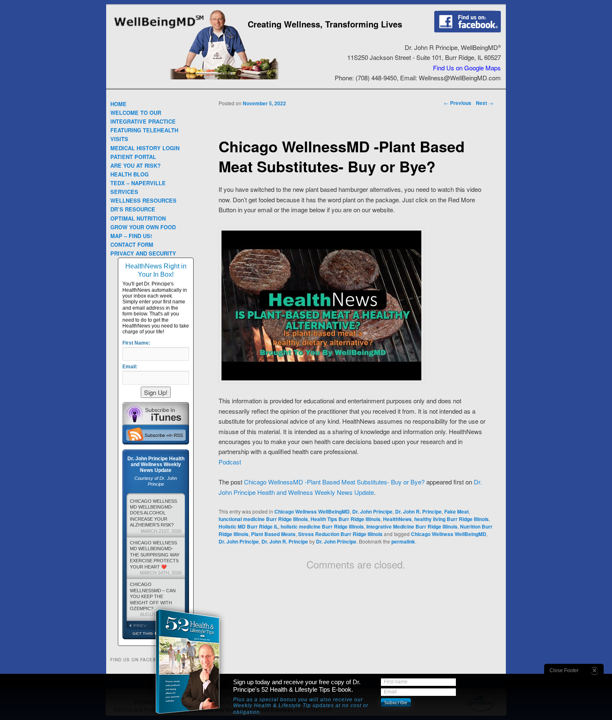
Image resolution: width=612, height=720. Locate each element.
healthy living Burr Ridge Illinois (451, 519)
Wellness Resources (143, 200)
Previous (457, 103)
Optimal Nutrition (138, 218)
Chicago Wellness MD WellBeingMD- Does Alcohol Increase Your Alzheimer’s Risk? (156, 516)
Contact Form (131, 244)
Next (484, 103)
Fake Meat (456, 511)
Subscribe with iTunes (155, 413)
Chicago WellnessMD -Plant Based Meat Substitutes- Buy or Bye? (334, 481)
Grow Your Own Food (143, 227)
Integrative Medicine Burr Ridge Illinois (412, 526)
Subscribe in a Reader (155, 434)
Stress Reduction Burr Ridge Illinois (340, 534)
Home (118, 104)
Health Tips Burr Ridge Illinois (346, 519)
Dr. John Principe (372, 511)
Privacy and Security (143, 253)
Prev (141, 625)
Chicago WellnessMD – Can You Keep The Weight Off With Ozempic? (156, 599)
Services (124, 192)
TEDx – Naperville (138, 183)
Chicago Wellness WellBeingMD (312, 511)
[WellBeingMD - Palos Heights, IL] (158, 29)
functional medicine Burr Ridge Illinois (263, 519)
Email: (129, 367)
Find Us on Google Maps (467, 67)
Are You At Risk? (135, 165)
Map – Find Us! (131, 236)
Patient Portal (133, 157)
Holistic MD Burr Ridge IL (248, 526)
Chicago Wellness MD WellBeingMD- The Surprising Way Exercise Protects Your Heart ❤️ (156, 557)
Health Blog (129, 174)
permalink (403, 541)
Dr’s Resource (132, 209)
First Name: (136, 343)
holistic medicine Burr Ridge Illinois (322, 526)
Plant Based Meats (273, 534)
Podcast (230, 461)
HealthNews (397, 519)
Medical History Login (144, 148)
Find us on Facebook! (467, 21)
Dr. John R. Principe (418, 511)
